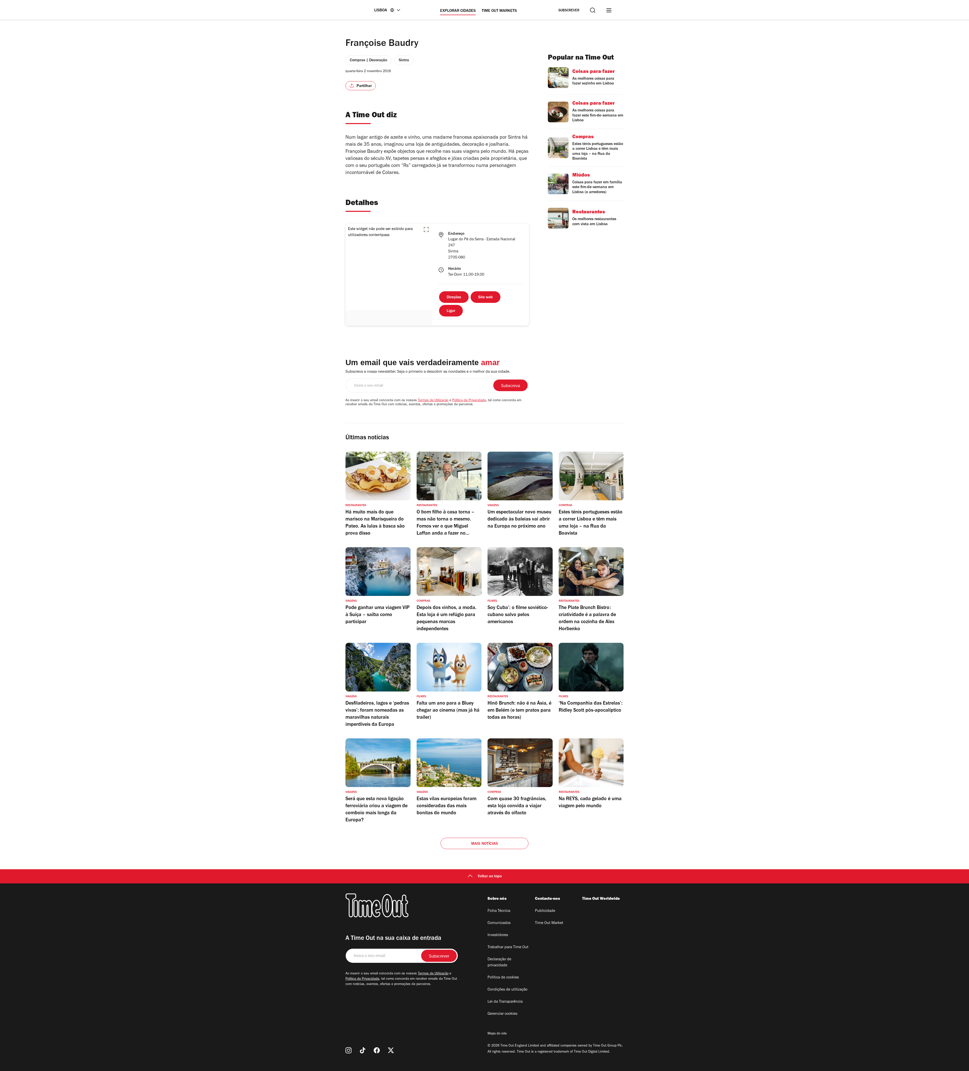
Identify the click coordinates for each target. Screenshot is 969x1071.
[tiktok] (363, 1050)
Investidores (498, 935)
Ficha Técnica (499, 911)
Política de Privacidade (469, 400)
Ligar (451, 311)
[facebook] (377, 1050)
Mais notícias (484, 844)
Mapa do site (497, 1034)
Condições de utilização (507, 990)
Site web (485, 298)
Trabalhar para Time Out (508, 947)
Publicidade (545, 911)
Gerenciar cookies (502, 1014)
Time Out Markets (499, 11)
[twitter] (391, 1050)
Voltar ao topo (490, 877)
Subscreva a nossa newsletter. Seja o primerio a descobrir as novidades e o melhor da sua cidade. (427, 372)
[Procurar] (592, 10)
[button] (426, 229)
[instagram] (348, 1050)
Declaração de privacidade (499, 963)
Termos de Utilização (433, 400)
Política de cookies (503, 978)
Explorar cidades (458, 11)
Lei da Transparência (505, 1002)
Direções (454, 298)
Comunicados (499, 923)
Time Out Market (549, 923)
